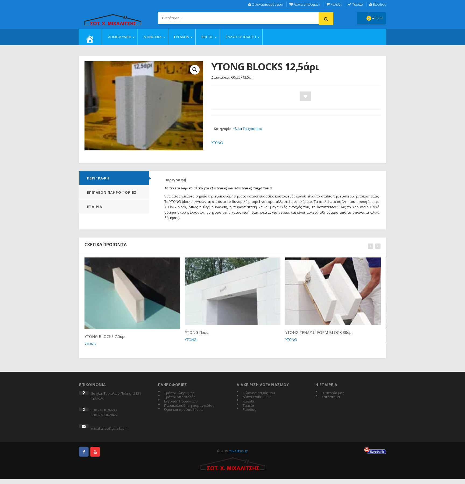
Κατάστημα (331, 397)
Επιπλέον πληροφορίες (112, 192)
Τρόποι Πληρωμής (179, 393)
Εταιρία (94, 206)
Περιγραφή (98, 178)
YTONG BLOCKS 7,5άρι (104, 336)
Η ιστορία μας (333, 393)
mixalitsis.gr (238, 450)
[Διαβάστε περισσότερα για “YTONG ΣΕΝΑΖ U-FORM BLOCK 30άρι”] (323, 263)
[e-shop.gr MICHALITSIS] (112, 16)
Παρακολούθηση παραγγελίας (189, 406)
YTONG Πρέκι (197, 332)
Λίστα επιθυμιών (306, 4)
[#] (84, 452)
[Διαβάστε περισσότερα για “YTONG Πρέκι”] (222, 263)
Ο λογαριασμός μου (267, 4)
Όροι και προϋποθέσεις (183, 410)
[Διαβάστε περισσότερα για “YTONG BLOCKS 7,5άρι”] (122, 263)
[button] (195, 70)
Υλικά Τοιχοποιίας (247, 128)
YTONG (217, 142)
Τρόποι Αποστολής (179, 397)
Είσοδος (379, 4)
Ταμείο (357, 4)
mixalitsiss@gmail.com (109, 428)
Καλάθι (335, 4)
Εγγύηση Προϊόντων (181, 401)
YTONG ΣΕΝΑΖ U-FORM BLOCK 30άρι (319, 332)
